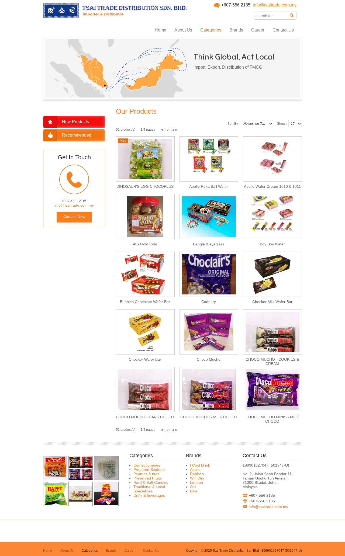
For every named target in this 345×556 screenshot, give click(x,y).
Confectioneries (146, 465)
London (196, 482)
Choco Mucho (208, 359)
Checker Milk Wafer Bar (272, 302)
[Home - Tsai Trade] (115, 17)
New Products (75, 121)
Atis (193, 487)
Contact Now (74, 216)
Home (160, 30)
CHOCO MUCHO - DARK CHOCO (145, 417)
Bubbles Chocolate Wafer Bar (145, 302)
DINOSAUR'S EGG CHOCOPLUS (145, 186)
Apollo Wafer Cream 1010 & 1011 (272, 186)
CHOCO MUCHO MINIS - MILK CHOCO (272, 419)
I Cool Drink (200, 465)
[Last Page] (176, 129)
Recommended (76, 135)
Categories (210, 30)
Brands (236, 30)
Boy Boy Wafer (272, 244)
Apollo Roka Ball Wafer (208, 186)
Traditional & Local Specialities (149, 489)
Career (257, 30)
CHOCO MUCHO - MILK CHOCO (208, 417)
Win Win (197, 478)
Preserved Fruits (147, 478)
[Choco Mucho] (80, 479)
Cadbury (208, 302)
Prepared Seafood (149, 469)
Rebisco (197, 474)
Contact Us (283, 30)
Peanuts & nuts (146, 474)
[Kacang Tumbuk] (106, 479)
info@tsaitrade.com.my (274, 5)
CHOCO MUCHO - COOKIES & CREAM (272, 361)
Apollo (195, 469)
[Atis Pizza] (55, 479)
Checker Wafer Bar (145, 359)
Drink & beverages (149, 495)
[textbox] (272, 16)
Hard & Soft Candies (150, 482)
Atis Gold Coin (145, 244)
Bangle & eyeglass (209, 244)
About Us (183, 30)
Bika (193, 491)
